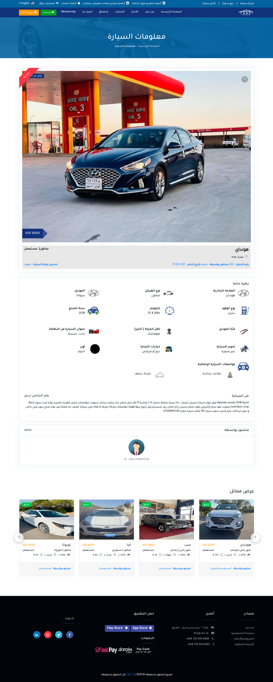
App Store (140, 628)
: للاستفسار (175, 569)
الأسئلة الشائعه (244, 644)
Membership (68, 12)
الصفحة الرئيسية (171, 12)
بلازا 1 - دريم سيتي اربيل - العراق (190, 627)
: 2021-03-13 (186, 264)
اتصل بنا (87, 12)
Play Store (115, 628)
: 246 (239, 264)
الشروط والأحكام (244, 639)
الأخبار (134, 12)
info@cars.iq (201, 633)
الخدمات (120, 12)
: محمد (214, 264)
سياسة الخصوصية (242, 633)
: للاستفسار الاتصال (230, 569)
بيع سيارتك (27, 12)
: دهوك (41, 264)
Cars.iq (131, 674)
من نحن (149, 12)
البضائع (103, 12)
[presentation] (255, 537)
